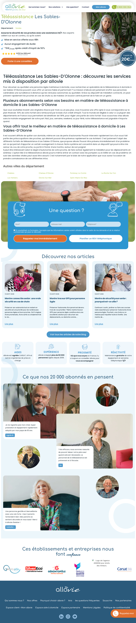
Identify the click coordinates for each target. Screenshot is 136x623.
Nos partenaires (123, 601)
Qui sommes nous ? (14, 601)
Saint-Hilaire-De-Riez (78, 178)
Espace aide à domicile (46, 608)
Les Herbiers (12, 178)
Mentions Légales (92, 608)
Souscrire (107, 601)
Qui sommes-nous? (36, 7)
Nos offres (32, 601)
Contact (85, 7)
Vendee (18, 28)
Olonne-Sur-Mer (45, 178)
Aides (17, 352)
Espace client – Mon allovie (19, 608)
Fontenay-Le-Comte (78, 173)
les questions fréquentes (87, 601)
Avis (70, 601)
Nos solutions (54, 7)
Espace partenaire (70, 608)
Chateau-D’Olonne (46, 173)
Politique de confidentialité (117, 608)
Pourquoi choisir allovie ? (52, 601)
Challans (10, 173)
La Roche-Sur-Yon (108, 173)
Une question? (72, 7)
